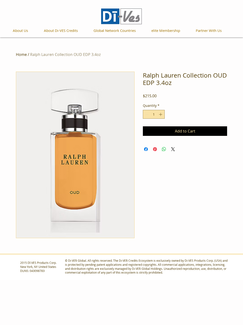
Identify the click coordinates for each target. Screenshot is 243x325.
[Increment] (161, 114)
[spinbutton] (154, 114)
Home (21, 54)
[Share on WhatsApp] (164, 149)
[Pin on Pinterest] (155, 149)
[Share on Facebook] (146, 149)
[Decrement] (147, 114)
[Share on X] (173, 149)
